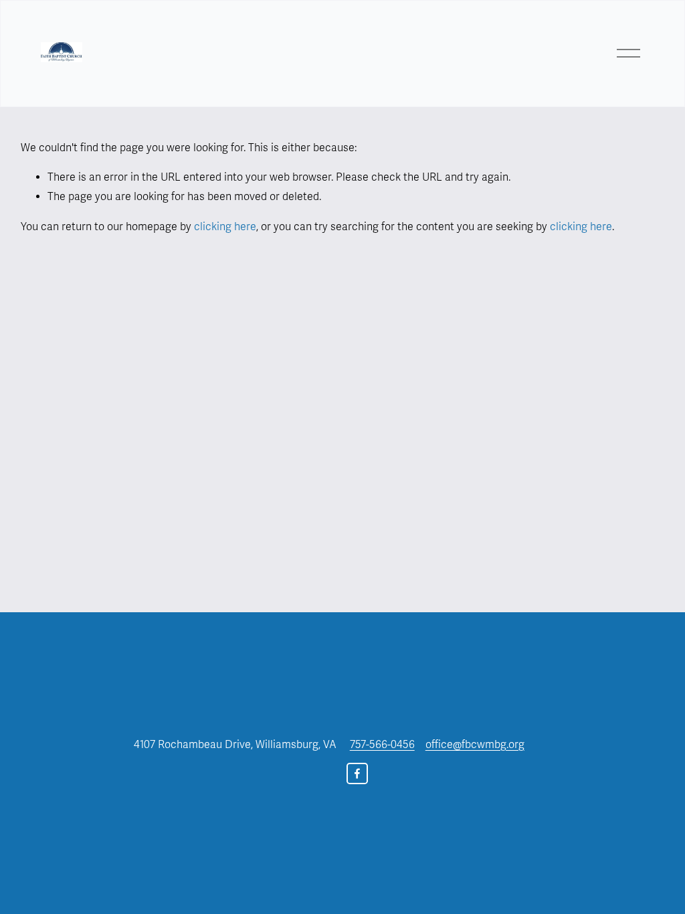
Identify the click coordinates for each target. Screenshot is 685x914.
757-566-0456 (382, 744)
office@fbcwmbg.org (474, 744)
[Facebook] (357, 773)
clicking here (225, 227)
